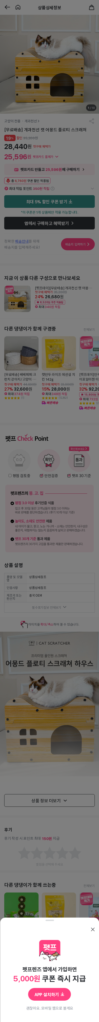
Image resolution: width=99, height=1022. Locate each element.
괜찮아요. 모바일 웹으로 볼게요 (49, 1008)
